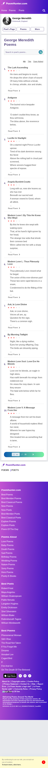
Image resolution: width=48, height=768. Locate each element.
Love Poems (7, 541)
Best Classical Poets (11, 518)
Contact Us (25, 684)
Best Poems (7, 494)
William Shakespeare (11, 596)
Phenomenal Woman (11, 635)
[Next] (33, 454)
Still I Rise (6, 639)
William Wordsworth (10, 623)
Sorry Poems (7, 568)
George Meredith (21, 18)
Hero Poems (7, 572)
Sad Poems (6, 553)
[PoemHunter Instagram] (29, 675)
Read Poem (13, 91)
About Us (6, 681)
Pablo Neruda (8, 600)
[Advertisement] (24, 743)
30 (25, 454)
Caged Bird (6, 658)
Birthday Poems (8, 557)
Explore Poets (8, 525)
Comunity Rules (21, 689)
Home (4, 10)
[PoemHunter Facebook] (20, 675)
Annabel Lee (7, 654)
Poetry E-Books (8, 576)
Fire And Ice (7, 666)
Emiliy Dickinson (9, 607)
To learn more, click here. (11, 765)
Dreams (5, 650)
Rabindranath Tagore (11, 619)
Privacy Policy (36, 689)
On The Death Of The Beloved (15, 670)
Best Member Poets (10, 514)
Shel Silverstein (8, 611)
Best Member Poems (11, 498)
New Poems (7, 506)
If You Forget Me (9, 647)
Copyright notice (18, 681)
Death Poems (7, 549)
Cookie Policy (33, 681)
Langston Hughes (9, 604)
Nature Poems (8, 564)
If (1, 662)
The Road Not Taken (11, 643)
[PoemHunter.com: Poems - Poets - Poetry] (14, 3)
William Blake (7, 615)
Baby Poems (7, 545)
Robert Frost (7, 588)
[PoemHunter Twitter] (25, 675)
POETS (15, 470)
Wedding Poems (9, 561)
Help (33, 684)
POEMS (5, 470)
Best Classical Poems (11, 502)
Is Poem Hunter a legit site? (19, 686)
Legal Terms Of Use (12, 691)
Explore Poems (8, 521)
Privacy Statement (11, 684)
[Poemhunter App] (10, 676)
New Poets (6, 510)
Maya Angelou (8, 592)
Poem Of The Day (9, 529)
